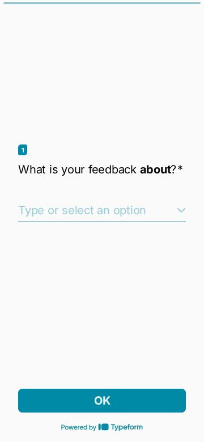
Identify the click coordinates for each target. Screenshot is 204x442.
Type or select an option (82, 210)
